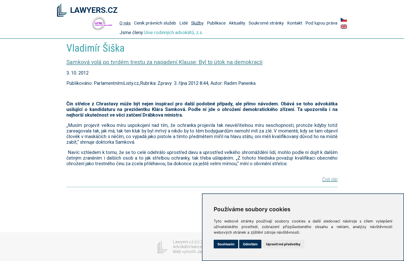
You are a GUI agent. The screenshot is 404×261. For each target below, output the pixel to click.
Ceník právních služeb (155, 23)
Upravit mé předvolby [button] (283, 244)
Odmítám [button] (250, 244)
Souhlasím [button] (225, 244)
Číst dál (330, 179)
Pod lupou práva (321, 23)
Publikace (216, 23)
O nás (125, 23)
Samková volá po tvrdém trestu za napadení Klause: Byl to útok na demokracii (164, 62)
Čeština (344, 20)
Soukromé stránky (266, 23)
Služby (197, 23)
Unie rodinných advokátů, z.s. (173, 32)
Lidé (183, 23)
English (344, 27)
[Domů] (62, 11)
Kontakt (294, 23)
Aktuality (237, 23)
